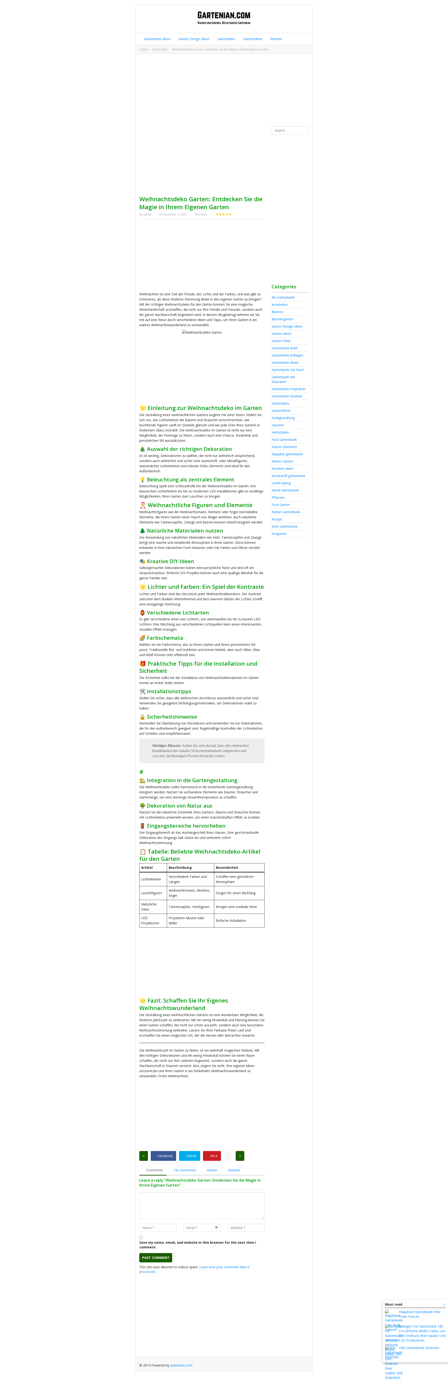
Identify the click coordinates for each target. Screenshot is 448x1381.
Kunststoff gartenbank (288, 475)
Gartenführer (252, 39)
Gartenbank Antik (285, 348)
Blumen (276, 39)
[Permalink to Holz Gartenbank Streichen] (393, 1354)
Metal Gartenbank (285, 490)
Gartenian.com (181, 1365)
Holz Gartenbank (284, 439)
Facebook (165, 1156)
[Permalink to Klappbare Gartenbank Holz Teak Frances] (393, 1321)
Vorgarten (279, 533)
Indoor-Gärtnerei (284, 447)
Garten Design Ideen (194, 39)
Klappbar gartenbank (287, 454)
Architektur (280, 304)
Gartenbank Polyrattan (289, 389)
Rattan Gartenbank (286, 512)
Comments (154, 1170)
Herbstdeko (280, 432)
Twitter (191, 1156)
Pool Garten (281, 504)
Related (233, 1170)
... (228, 1156)
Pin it (213, 1156)
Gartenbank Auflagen (287, 355)
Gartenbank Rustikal (287, 396)
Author (211, 1170)
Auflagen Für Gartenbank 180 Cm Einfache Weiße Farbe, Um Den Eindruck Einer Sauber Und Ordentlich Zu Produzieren (415, 1333)
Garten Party (281, 341)
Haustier (278, 425)
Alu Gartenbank (283, 297)
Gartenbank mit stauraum (283, 379)
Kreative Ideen (282, 468)
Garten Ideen (281, 333)
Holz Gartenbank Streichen (419, 1348)
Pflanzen (278, 497)
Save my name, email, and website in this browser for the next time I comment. (197, 1244)
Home (144, 49)
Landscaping (281, 483)
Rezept (277, 519)
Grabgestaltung (283, 418)
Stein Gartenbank (285, 526)
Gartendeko (226, 39)
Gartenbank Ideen (157, 39)
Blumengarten (282, 319)
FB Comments (184, 1170)
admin (147, 214)
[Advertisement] (224, 90)
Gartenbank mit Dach (288, 369)
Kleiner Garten (282, 461)
